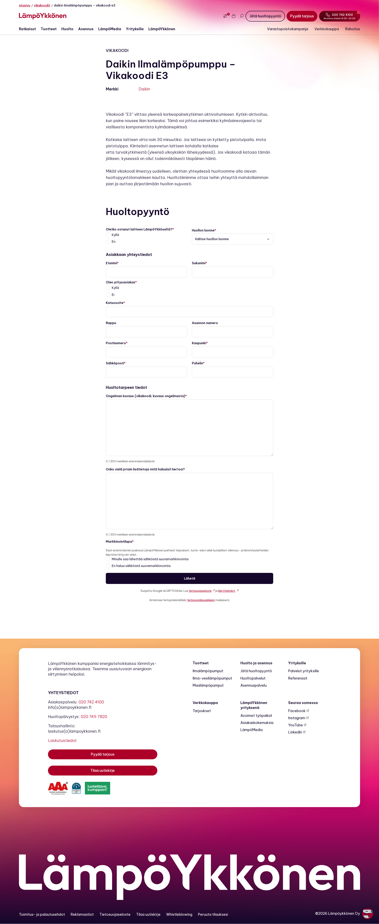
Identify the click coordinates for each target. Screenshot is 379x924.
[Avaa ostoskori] (233, 16)
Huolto (67, 29)
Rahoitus (352, 29)
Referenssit (297, 678)
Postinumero (116, 343)
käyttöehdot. (226, 591)
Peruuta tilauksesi (213, 914)
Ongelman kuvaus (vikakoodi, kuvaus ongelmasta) (145, 396)
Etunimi (111, 263)
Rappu (111, 323)
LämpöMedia (109, 29)
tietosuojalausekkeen (201, 600)
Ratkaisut (27, 29)
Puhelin (197, 363)
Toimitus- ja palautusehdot (42, 914)
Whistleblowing (179, 914)
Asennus (86, 29)
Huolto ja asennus (256, 663)
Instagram (296, 718)
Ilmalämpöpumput (208, 671)
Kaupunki (199, 343)
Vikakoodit (42, 5)
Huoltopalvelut (252, 678)
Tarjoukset (202, 711)
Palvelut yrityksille (303, 671)
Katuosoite (114, 303)
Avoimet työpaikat (256, 715)
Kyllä (115, 235)
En (113, 241)
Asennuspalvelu (253, 685)
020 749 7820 (94, 716)
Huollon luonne (203, 230)
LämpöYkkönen (161, 29)
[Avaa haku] (241, 16)
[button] (367, 913)
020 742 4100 (91, 701)
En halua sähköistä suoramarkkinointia (141, 566)
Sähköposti (115, 363)
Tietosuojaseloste (114, 914)
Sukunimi (198, 263)
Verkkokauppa (326, 29)
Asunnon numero (205, 323)
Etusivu (24, 5)
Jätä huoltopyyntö (256, 671)
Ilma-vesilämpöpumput (212, 678)
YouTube (295, 725)
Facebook (297, 711)
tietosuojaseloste (200, 591)
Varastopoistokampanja (287, 29)
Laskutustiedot (62, 740)
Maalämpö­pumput (208, 685)
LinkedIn (295, 732)
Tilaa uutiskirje (148, 914)
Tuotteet (49, 29)
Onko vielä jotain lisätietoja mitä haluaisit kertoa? (145, 469)
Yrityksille (135, 29)
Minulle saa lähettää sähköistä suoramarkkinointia (150, 559)
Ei (113, 295)
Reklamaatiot (82, 914)
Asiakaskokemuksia (256, 722)
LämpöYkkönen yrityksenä (253, 705)
